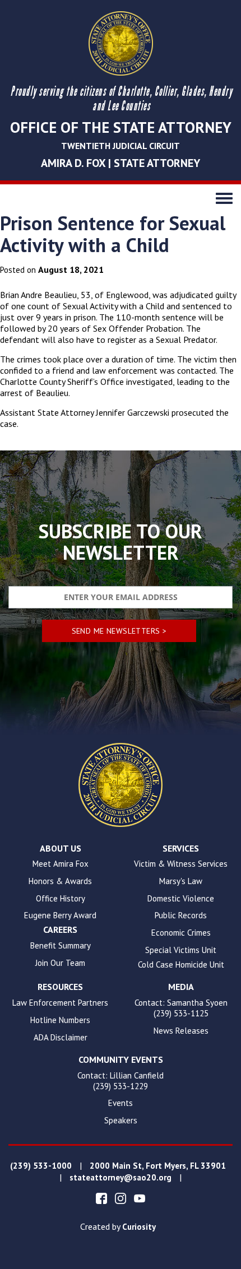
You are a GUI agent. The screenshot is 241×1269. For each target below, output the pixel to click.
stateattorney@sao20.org (120, 1178)
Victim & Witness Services (181, 864)
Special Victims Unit (180, 950)
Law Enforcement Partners (60, 1003)
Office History (60, 899)
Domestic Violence (180, 899)
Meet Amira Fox (61, 864)
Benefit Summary (60, 946)
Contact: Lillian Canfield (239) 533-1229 (120, 1081)
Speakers (120, 1120)
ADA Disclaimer (60, 1038)
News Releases (181, 1031)
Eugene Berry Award (60, 915)
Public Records (181, 915)
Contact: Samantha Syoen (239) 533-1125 (181, 1008)
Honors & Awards (60, 881)
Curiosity (139, 1227)
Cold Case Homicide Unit (181, 965)
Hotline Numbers (60, 1020)
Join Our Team (60, 963)
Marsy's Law (180, 881)
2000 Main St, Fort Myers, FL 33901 (158, 1166)
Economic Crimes (181, 933)
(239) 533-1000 (41, 1166)
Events (120, 1103)
